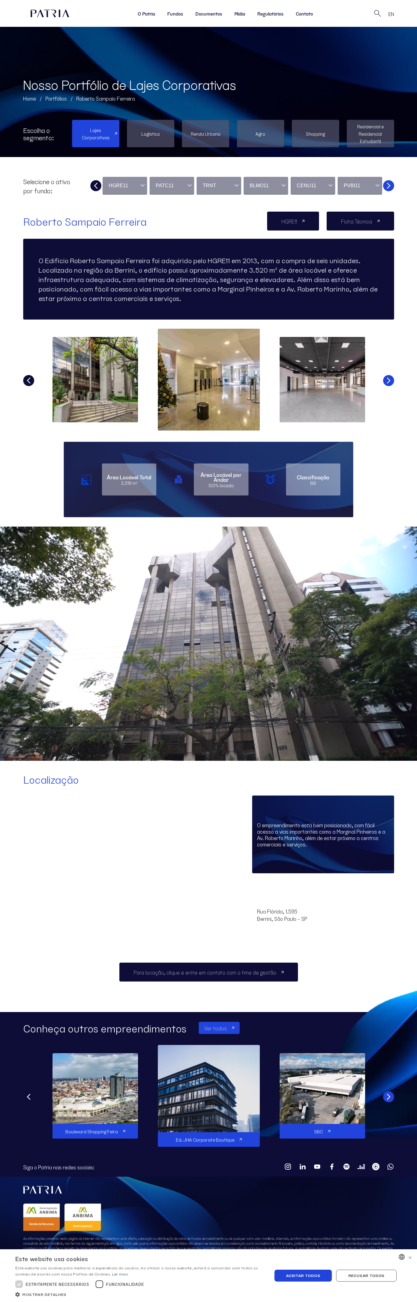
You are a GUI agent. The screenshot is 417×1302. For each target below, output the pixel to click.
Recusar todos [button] (366, 1275)
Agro (260, 133)
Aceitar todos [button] (303, 1275)
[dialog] (208, 1275)
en (391, 13)
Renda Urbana (205, 133)
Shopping (315, 133)
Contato (304, 13)
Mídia (239, 13)
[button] (139, 1294)
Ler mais (120, 1274)
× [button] (410, 1256)
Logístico (150, 133)
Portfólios (56, 98)
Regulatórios (270, 13)
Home (29, 98)
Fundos (175, 13)
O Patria (146, 13)
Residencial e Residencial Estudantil (370, 133)
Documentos (208, 13)
